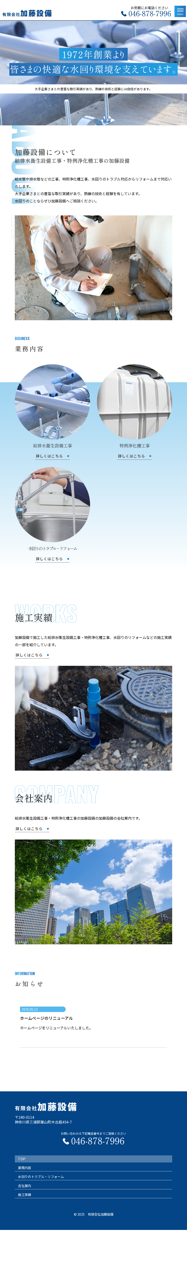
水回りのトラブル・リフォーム (41, 1176)
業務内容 (24, 1167)
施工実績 (24, 1194)
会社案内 (24, 1185)
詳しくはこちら (29, 655)
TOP (21, 1158)
